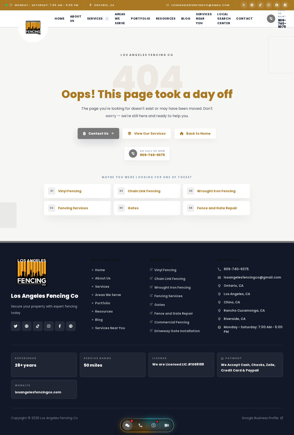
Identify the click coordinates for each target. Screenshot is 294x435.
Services (95, 18)
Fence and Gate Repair (173, 313)
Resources (166, 18)
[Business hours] (154, 425)
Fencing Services (168, 296)
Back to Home (198, 133)
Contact (244, 18)
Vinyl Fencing (165, 270)
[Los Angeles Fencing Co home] (33, 27)
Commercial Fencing (171, 322)
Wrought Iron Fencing (172, 287)
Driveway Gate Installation (177, 331)
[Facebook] (277, 5)
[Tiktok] (260, 5)
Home (60, 18)
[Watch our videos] (167, 425)
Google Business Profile (260, 418)
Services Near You (204, 18)
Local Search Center (224, 18)
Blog (186, 18)
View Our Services (150, 133)
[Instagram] (269, 5)
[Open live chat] (127, 425)
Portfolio (140, 18)
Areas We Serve (120, 18)
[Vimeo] (285, 5)
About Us (76, 18)
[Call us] (141, 425)
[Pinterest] (252, 5)
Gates (159, 304)
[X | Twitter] (244, 5)
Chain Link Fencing (169, 278)
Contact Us (98, 133)
